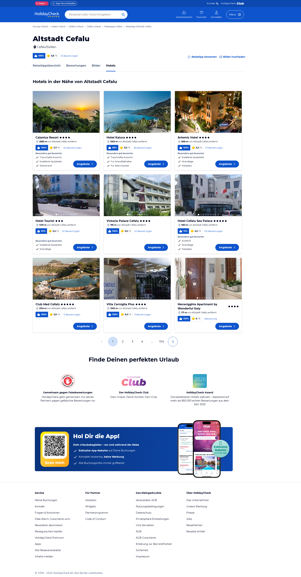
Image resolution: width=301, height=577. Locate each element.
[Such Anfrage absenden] (123, 14)
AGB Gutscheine (146, 537)
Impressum (143, 556)
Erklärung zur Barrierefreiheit (154, 544)
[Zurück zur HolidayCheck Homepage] (47, 14)
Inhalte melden (44, 556)
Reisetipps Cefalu (113, 26)
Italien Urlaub (58, 26)
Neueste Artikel (195, 531)
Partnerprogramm (96, 512)
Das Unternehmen (197, 500)
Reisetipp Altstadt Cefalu (139, 26)
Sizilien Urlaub (76, 26)
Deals (40, 3)
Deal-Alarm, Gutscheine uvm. (53, 519)
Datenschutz (143, 512)
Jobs (189, 519)
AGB (138, 531)
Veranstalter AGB (146, 500)
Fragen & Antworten (47, 512)
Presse (190, 512)
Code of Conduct (95, 519)
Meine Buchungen (46, 500)
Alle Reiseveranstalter (48, 550)
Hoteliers (90, 500)
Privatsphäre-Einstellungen (152, 519)
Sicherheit (142, 550)
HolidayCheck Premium (49, 537)
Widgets (90, 506)
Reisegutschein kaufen (48, 531)
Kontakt (211, 3)
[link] (184, 14)
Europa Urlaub (40, 26)
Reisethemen (194, 525)
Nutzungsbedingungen (150, 506)
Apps (38, 544)
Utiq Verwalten (145, 525)
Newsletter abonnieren (49, 525)
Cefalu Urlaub (94, 26)
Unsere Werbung (196, 506)
